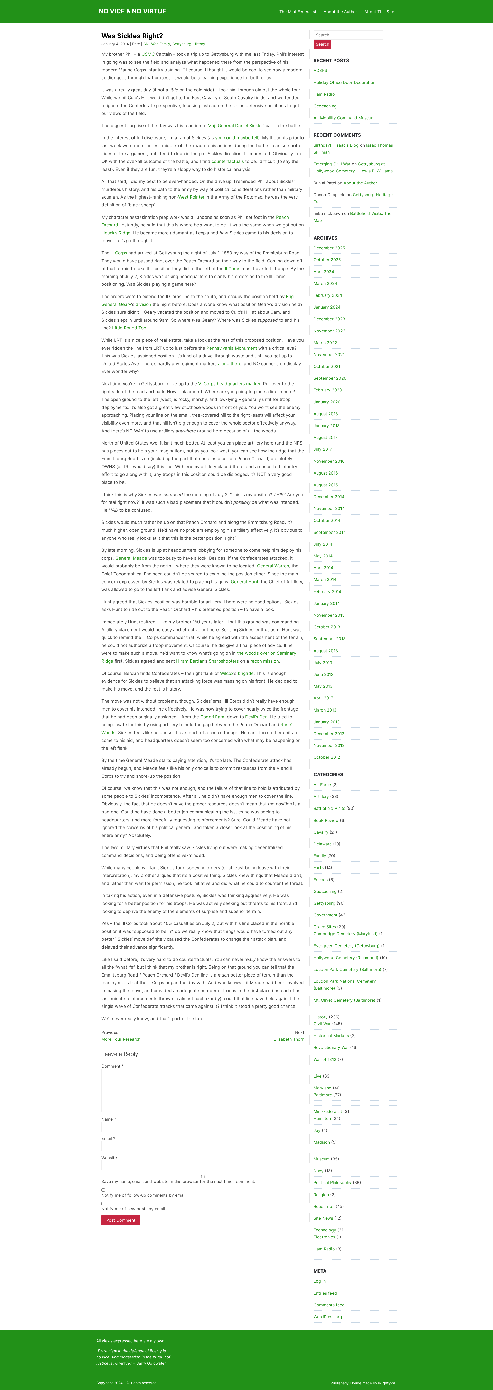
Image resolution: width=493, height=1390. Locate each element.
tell (255, 137)
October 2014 (327, 520)
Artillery (321, 796)
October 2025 (327, 259)
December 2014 (329, 496)
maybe (243, 137)
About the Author (340, 11)
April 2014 (323, 567)
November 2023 (329, 330)
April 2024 (324, 271)
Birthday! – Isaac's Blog (336, 145)
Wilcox (226, 673)
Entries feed (325, 1293)
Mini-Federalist (328, 1111)
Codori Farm (213, 716)
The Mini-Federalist (297, 11)
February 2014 (327, 591)
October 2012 (327, 757)
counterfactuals (228, 161)
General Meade (131, 558)
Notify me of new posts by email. (133, 1208)
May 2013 (323, 686)
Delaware (323, 843)
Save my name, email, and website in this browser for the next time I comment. (178, 1181)
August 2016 (326, 473)
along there (229, 363)
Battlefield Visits (329, 808)
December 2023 (329, 318)
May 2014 (323, 555)
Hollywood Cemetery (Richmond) (346, 957)
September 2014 (330, 532)
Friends (321, 879)
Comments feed (329, 1304)
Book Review (326, 820)
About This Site (379, 11)
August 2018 (326, 413)
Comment (112, 1066)
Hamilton (322, 1118)
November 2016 (329, 461)
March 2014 (325, 579)
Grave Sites (325, 926)
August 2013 (326, 650)
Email (108, 1138)
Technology (325, 1230)
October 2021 (327, 366)
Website (109, 1157)
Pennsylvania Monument (231, 348)
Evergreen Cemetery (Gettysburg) (347, 945)
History (199, 44)
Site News (323, 1218)
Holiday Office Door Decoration (344, 82)
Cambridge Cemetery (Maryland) (346, 933)
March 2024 (325, 283)
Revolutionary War (331, 1047)
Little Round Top (129, 327)
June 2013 (324, 674)
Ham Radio (324, 94)
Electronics (324, 1236)
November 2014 (329, 508)
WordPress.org (328, 1316)
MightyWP (387, 1383)
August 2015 (326, 484)
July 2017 (323, 449)
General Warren (273, 565)
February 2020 (328, 389)
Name (108, 1119)
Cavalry (321, 832)
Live (317, 1076)
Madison (322, 1142)
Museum (322, 1158)
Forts (319, 867)
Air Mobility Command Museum (344, 117)
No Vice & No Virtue (132, 11)
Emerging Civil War (332, 163)
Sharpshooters (224, 661)
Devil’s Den (256, 716)
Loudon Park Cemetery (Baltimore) (347, 969)
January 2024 (327, 307)
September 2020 (330, 378)
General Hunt (244, 581)
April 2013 (323, 698)
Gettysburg (181, 44)
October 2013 (327, 626)
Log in (320, 1281)
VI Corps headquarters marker (229, 383)
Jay (317, 1130)
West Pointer (191, 197)
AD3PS (320, 70)
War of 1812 (325, 1059)
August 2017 (326, 437)
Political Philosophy (333, 1182)
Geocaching (325, 106)
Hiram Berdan (190, 661)
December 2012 (329, 733)
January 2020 (327, 402)
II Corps (232, 268)
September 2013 (330, 638)
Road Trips (324, 1206)
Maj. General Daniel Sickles (235, 125)
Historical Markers (331, 1035)
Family (164, 44)
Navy (319, 1170)
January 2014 (327, 603)
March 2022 (325, 342)
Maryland (322, 1087)
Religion (321, 1194)
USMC (148, 54)
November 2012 (329, 745)
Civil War (150, 44)
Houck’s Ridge (115, 232)
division (143, 304)
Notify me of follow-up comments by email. (143, 1195)
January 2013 (327, 721)
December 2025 (329, 247)
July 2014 (323, 544)
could (229, 137)
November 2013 (329, 615)
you (219, 137)
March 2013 (325, 710)
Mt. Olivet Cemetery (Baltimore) (344, 1000)
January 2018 (327, 425)
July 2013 (323, 662)
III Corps (119, 252)
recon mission (264, 661)
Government (325, 915)
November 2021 (329, 354)
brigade (246, 673)
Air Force (322, 784)
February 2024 (328, 295)
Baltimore (323, 1094)
